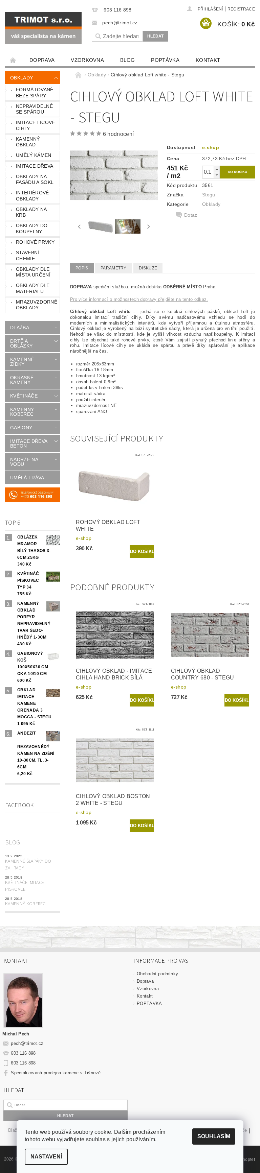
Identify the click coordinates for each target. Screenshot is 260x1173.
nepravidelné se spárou (34, 109)
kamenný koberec (22, 412)
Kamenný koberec (25, 904)
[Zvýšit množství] (217, 169)
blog (127, 60)
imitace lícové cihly (35, 125)
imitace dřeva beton (28, 443)
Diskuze (148, 268)
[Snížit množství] (217, 175)
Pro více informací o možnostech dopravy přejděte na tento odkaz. (139, 299)
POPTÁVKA (165, 60)
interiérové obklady (32, 195)
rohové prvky (35, 242)
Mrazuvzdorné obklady (36, 305)
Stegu (208, 194)
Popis (81, 268)
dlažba (19, 327)
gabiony (21, 427)
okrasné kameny (22, 380)
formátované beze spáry (34, 92)
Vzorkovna (87, 60)
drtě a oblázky (21, 343)
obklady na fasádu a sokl (34, 179)
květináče (24, 396)
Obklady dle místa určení (33, 272)
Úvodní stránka (13, 60)
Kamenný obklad (28, 142)
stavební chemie (27, 255)
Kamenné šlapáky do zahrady (28, 864)
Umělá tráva (27, 477)
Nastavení (46, 1156)
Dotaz (190, 215)
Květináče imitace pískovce (24, 886)
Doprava (42, 60)
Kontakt (208, 60)
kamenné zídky (22, 362)
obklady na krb (31, 212)
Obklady (21, 77)
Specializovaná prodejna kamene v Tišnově (56, 1072)
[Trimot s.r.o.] (43, 28)
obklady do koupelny (31, 228)
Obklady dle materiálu (33, 288)
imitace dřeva (34, 166)
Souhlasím (213, 1136)
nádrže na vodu (24, 462)
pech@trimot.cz (27, 1043)
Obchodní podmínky (157, 973)
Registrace (241, 9)
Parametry (114, 268)
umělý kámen (33, 155)
